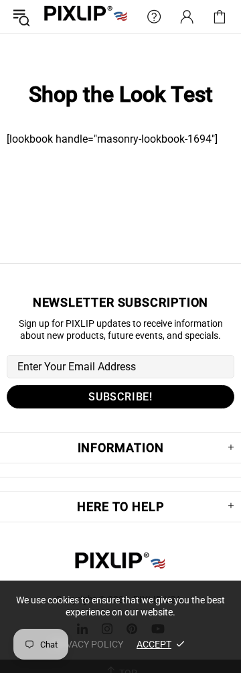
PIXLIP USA (86, 17)
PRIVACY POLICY (87, 644)
